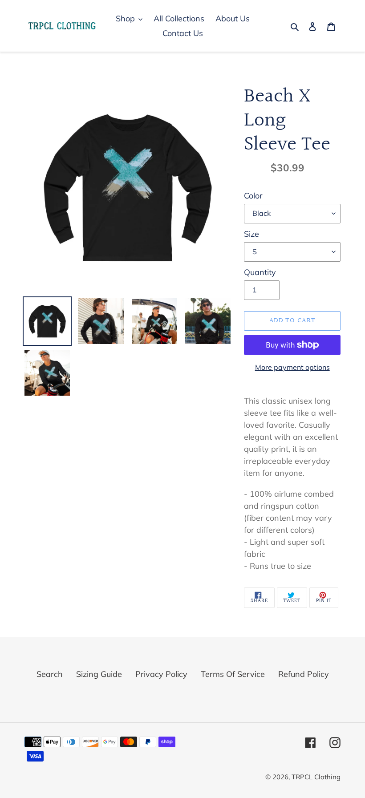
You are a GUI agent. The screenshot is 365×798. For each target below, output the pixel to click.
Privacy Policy (161, 674)
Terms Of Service (233, 674)
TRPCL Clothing (316, 777)
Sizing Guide (99, 674)
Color (253, 195)
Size (251, 234)
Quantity (260, 272)
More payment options (292, 367)
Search (49, 674)
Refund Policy (303, 674)
